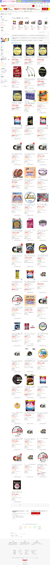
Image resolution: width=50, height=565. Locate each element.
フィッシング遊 (40, 316)
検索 (5, 34)
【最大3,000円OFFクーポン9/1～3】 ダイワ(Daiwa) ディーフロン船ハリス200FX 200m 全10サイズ (42, 465)
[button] (46, 3)
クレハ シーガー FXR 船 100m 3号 (30, 464)
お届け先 (2, 50)
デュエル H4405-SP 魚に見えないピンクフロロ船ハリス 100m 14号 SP (42, 387)
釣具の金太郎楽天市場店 (16, 238)
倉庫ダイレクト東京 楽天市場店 (29, 88)
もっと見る (13, 518)
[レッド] (4, 40)
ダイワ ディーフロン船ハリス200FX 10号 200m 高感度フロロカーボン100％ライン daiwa (17, 308)
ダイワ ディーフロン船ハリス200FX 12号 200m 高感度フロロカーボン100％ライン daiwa (17, 439)
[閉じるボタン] (48, 36)
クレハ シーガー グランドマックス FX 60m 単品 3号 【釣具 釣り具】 (17, 361)
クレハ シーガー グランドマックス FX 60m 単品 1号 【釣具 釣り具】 (42, 413)
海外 (3, 49)
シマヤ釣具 (14, 212)
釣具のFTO (39, 238)
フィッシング (12, 11)
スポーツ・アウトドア (7, 11)
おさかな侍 (26, 213)
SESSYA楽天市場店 (28, 238)
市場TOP (2, 11)
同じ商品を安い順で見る (43, 112)
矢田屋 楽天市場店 (27, 134)
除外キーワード (3, 82)
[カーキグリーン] (8, 38)
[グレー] (2, 38)
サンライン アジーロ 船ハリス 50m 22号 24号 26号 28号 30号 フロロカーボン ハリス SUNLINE (17, 334)
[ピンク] (1, 40)
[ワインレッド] (2, 40)
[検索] (33, 6)
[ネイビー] (2, 41)
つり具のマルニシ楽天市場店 (29, 367)
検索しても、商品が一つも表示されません (18, 517)
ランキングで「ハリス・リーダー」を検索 (16, 536)
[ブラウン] (5, 38)
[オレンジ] (5, 40)
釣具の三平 (39, 341)
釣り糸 (16, 11)
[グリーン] (8, 40)
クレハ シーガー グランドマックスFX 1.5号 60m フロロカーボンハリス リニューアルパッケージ (17, 256)
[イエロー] (7, 40)
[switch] (8, 59)
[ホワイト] (4, 38)
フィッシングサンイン (15, 290)
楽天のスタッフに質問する (36, 513)
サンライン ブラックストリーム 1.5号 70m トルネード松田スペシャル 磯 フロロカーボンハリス (17, 387)
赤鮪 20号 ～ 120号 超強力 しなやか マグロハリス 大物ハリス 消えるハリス (43, 205)
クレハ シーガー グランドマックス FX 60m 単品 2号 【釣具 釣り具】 (30, 439)
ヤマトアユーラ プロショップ (16, 64)
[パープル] (4, 41)
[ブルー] (1, 41)
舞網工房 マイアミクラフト (41, 212)
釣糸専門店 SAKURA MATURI (29, 262)
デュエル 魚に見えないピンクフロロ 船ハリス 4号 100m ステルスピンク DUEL (30, 413)
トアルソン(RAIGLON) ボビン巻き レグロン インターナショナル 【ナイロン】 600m (42, 256)
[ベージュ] (7, 38)
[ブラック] (1, 38)
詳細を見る (41, 40)
